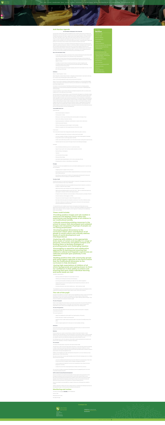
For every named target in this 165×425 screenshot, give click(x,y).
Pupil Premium (99, 60)
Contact (132, 2)
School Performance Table (101, 52)
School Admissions (99, 39)
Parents (62, 2)
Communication (78, 2)
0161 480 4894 (60, 415)
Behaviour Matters (99, 37)
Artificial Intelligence (100, 43)
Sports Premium (99, 62)
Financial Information (100, 71)
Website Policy (100, 419)
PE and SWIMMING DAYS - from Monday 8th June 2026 (109, 2)
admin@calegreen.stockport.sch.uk (90, 410)
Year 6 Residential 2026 (125, 2)
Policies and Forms (99, 66)
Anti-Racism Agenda (100, 50)
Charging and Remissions (101, 58)
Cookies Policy (104, 419)
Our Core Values (99, 35)
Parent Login (108, 419)
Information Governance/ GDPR (102, 64)
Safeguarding (98, 41)
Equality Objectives (100, 69)
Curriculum (67, 2)
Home (41, 2)
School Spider (72, 419)
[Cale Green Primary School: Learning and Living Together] (61, 409)
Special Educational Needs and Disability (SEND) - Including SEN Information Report (103, 55)
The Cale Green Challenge (88, 2)
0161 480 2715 (60, 414)
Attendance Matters (56, 2)
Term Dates (72, 2)
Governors (98, 68)
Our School (49, 2)
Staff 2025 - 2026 (99, 34)
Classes (45, 2)
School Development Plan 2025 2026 (103, 45)
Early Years (96, 2)
